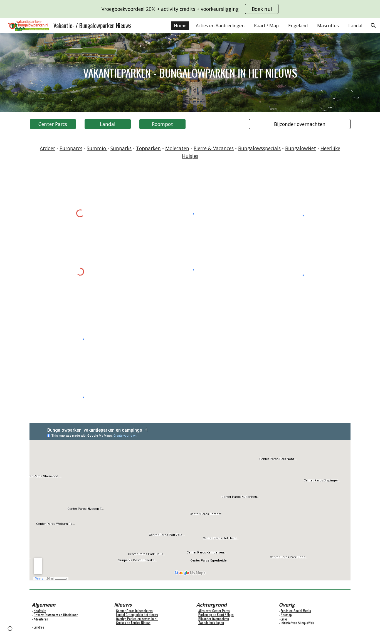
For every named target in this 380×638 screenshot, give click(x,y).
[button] (373, 25)
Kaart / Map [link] (266, 26)
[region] (190, 9)
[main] (190, 72)
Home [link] (180, 26)
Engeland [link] (298, 26)
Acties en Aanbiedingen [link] (220, 26)
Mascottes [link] (328, 26)
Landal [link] (355, 26)
